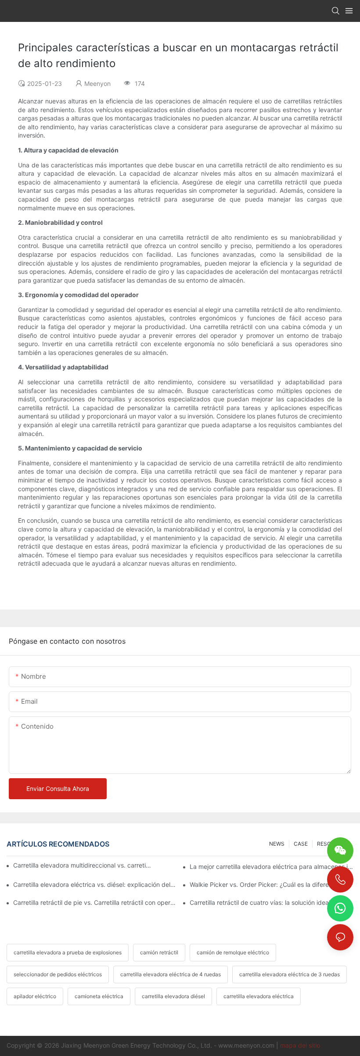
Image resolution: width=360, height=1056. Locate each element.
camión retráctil (159, 952)
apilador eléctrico (35, 996)
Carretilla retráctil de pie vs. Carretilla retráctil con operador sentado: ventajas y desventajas (95, 902)
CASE (301, 843)
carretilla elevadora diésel (173, 996)
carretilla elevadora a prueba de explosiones (68, 952)
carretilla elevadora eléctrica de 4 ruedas (170, 974)
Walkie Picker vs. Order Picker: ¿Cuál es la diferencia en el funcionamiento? (271, 884)
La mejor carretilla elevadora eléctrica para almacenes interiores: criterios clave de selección (271, 866)
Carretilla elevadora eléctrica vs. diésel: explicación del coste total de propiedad (95, 884)
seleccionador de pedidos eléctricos (58, 974)
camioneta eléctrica (99, 996)
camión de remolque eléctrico (233, 952)
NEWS (276, 843)
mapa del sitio (300, 1045)
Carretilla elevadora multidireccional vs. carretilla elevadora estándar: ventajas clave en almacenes (82, 865)
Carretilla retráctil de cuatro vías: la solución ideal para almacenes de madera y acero (271, 902)
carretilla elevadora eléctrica (258, 996)
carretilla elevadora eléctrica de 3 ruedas (289, 974)
